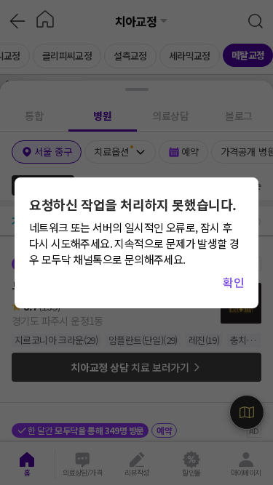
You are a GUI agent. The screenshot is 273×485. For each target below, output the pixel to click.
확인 (233, 282)
